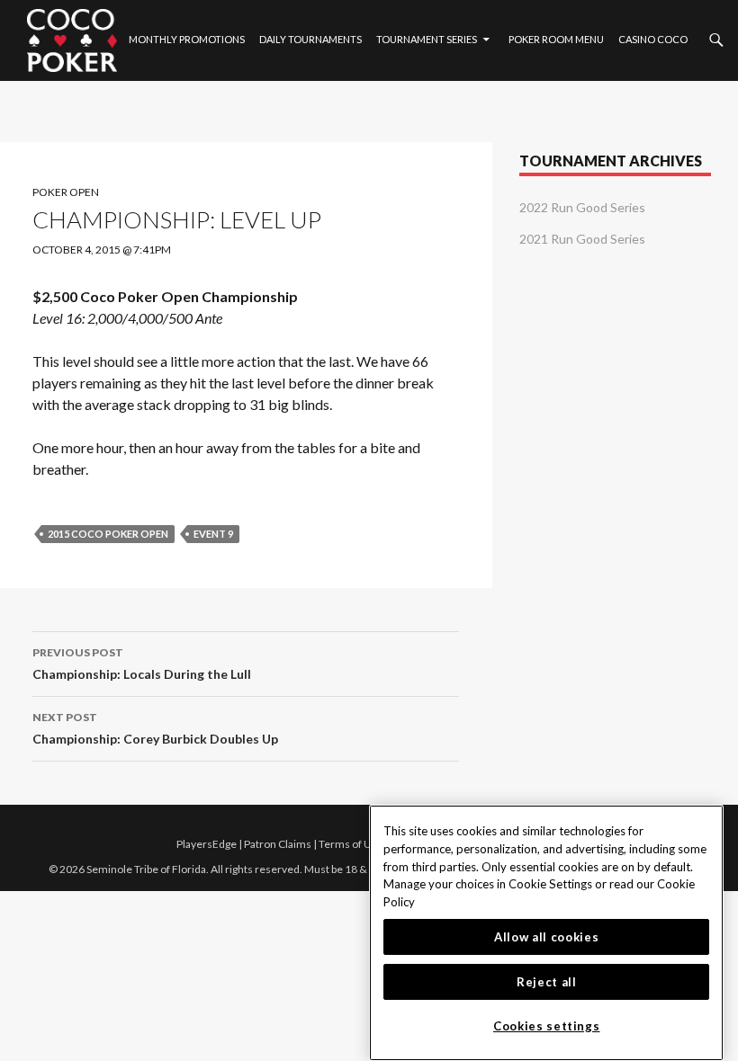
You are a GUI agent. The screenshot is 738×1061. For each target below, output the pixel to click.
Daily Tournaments (310, 39)
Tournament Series (426, 39)
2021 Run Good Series (582, 238)
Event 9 (213, 533)
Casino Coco (653, 39)
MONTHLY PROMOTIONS (187, 39)
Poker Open (65, 192)
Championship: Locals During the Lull (141, 664)
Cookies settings (546, 1026)
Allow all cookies (546, 937)
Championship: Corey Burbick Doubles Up (155, 728)
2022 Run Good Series (582, 207)
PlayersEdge (206, 844)
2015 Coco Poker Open (108, 533)
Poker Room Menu (556, 39)
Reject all (547, 982)
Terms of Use (351, 844)
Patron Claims (277, 844)
